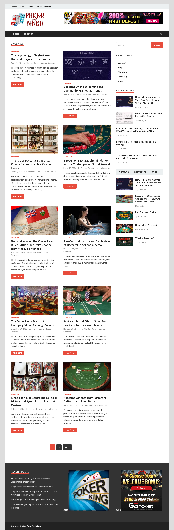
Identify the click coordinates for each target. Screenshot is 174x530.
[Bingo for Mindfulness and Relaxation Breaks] (124, 113)
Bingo (120, 67)
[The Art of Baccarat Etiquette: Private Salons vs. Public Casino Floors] (34, 140)
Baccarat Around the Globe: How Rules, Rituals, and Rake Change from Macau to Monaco (32, 244)
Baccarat (15, 52)
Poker (120, 81)
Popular (124, 172)
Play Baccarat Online (145, 212)
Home (31, 6)
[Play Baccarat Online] (124, 212)
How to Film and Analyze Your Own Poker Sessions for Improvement (148, 100)
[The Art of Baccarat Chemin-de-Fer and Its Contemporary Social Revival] (87, 140)
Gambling (122, 76)
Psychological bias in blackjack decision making (33, 499)
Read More (17, 84)
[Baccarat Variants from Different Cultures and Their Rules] (87, 377)
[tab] (123, 172)
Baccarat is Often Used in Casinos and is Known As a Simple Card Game (148, 199)
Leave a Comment (48, 63)
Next (67, 447)
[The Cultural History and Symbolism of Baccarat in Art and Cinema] (87, 221)
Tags (154, 172)
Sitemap (47, 6)
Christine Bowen (32, 63)
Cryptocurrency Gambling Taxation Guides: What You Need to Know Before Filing (138, 130)
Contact (39, 6)
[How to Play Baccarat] (124, 225)
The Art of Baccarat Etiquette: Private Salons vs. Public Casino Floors (31, 164)
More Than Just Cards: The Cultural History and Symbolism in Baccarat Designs (34, 401)
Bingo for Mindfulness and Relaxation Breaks (148, 114)
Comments (140, 172)
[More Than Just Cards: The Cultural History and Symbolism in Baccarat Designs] (34, 377)
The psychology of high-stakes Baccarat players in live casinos (136, 156)
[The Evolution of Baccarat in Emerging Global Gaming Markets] (34, 301)
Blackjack (122, 72)
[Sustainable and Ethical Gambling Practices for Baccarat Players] (87, 301)
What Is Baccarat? (144, 238)
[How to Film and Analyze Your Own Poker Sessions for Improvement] (124, 97)
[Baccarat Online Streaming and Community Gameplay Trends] (87, 66)
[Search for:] (139, 45)
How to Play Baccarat (146, 225)
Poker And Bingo (34, 526)
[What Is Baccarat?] (124, 238)
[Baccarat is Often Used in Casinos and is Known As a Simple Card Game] (124, 196)
